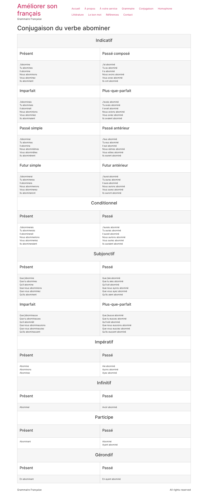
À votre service (108, 8)
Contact (128, 14)
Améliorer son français (37, 9)
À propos (90, 8)
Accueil (76, 8)
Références (112, 14)
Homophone (165, 8)
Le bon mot (94, 14)
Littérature (78, 14)
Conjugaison (146, 8)
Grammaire (128, 8)
